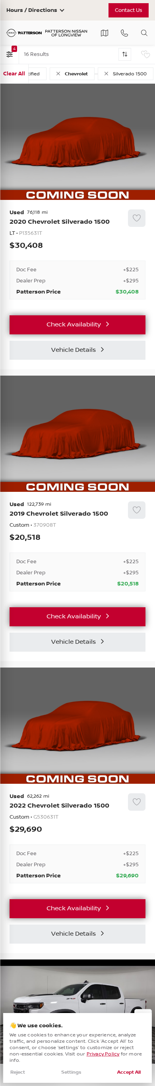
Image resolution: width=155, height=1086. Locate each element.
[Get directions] (104, 33)
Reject (17, 1072)
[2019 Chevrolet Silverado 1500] (77, 546)
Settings (71, 1072)
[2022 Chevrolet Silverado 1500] (77, 838)
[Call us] (124, 33)
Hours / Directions (31, 10)
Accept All (129, 1072)
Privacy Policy (103, 1054)
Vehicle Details (73, 350)
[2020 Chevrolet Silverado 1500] (77, 254)
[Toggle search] (144, 33)
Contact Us (128, 10)
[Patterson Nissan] (47, 33)
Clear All (14, 74)
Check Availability (73, 324)
